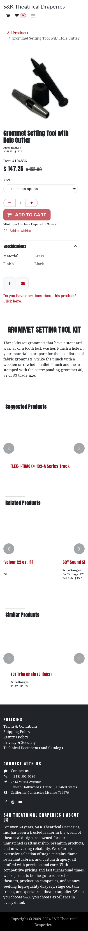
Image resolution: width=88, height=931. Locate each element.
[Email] (22, 283)
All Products (17, 32)
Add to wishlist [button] (20, 231)
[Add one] (31, 203)
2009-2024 (42, 918)
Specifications (14, 246)
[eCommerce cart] (7, 15)
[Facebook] (9, 283)
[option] (44, 448)
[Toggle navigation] (33, 15)
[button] (8, 448)
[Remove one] (9, 203)
